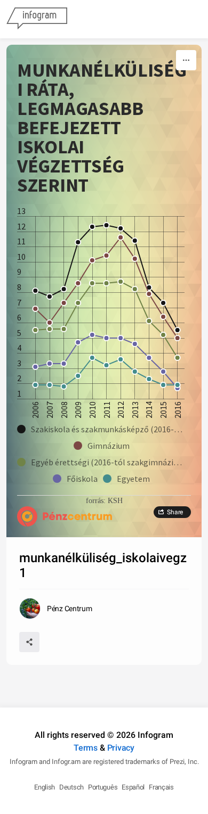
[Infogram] (36, 19)
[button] (104, 429)
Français (161, 787)
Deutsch (71, 787)
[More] (186, 60)
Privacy (120, 748)
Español (133, 787)
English (44, 787)
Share (175, 512)
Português (102, 787)
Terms (86, 748)
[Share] (29, 642)
